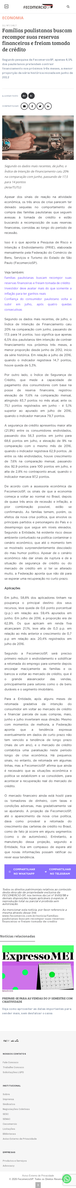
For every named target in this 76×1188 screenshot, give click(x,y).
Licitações (9, 1129)
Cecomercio (10, 1124)
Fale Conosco (10, 1062)
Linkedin (48, 106)
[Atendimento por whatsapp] (66, 1178)
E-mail (24, 106)
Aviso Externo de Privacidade (20, 1138)
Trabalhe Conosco (13, 1067)
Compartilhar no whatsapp (24, 871)
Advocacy (8, 1165)
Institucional (6, 6)
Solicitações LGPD (13, 1072)
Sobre (6, 1094)
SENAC (6, 1119)
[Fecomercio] (38, 6)
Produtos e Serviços (15, 1160)
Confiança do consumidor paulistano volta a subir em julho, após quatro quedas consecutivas (38, 304)
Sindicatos (9, 1104)
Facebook (32, 106)
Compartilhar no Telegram (60, 871)
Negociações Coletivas (16, 1109)
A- (31, 95)
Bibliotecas (9, 1133)
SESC (6, 1114)
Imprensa (8, 1099)
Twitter (40, 106)
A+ (24, 95)
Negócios (7, 991)
